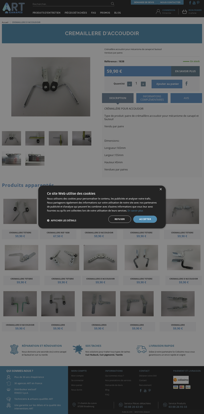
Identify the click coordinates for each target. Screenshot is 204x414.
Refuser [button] (120, 219)
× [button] (160, 189)
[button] (61, 220)
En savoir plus (135, 210)
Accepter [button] (145, 219)
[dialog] (102, 207)
